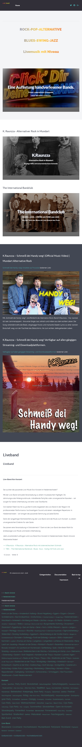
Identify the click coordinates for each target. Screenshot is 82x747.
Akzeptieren (6, 382)
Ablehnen (17, 382)
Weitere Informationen (41, 386)
